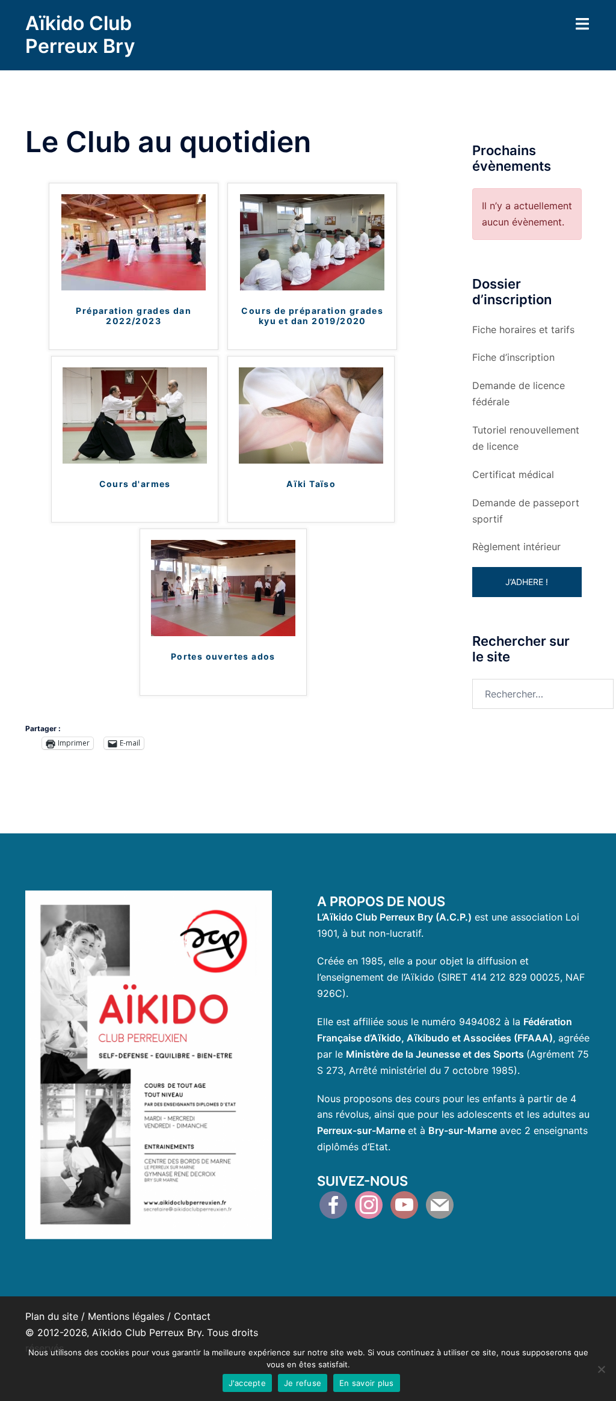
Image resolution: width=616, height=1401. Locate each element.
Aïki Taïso (311, 484)
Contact (192, 1316)
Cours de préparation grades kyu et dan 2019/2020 (312, 316)
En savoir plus (366, 1383)
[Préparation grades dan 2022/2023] (133, 242)
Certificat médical (513, 474)
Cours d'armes (135, 484)
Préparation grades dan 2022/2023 (133, 316)
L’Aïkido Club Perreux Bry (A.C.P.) (394, 917)
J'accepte (247, 1383)
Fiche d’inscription (513, 357)
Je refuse (302, 1383)
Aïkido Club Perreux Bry (80, 34)
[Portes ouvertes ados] (223, 587)
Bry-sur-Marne (462, 1130)
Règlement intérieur (516, 547)
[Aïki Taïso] (311, 414)
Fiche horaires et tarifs (523, 329)
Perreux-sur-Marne (361, 1130)
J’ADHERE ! (526, 582)
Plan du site (51, 1316)
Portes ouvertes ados (223, 656)
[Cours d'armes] (135, 414)
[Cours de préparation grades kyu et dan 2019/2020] (312, 242)
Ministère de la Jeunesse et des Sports (435, 1054)
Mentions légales (126, 1316)
